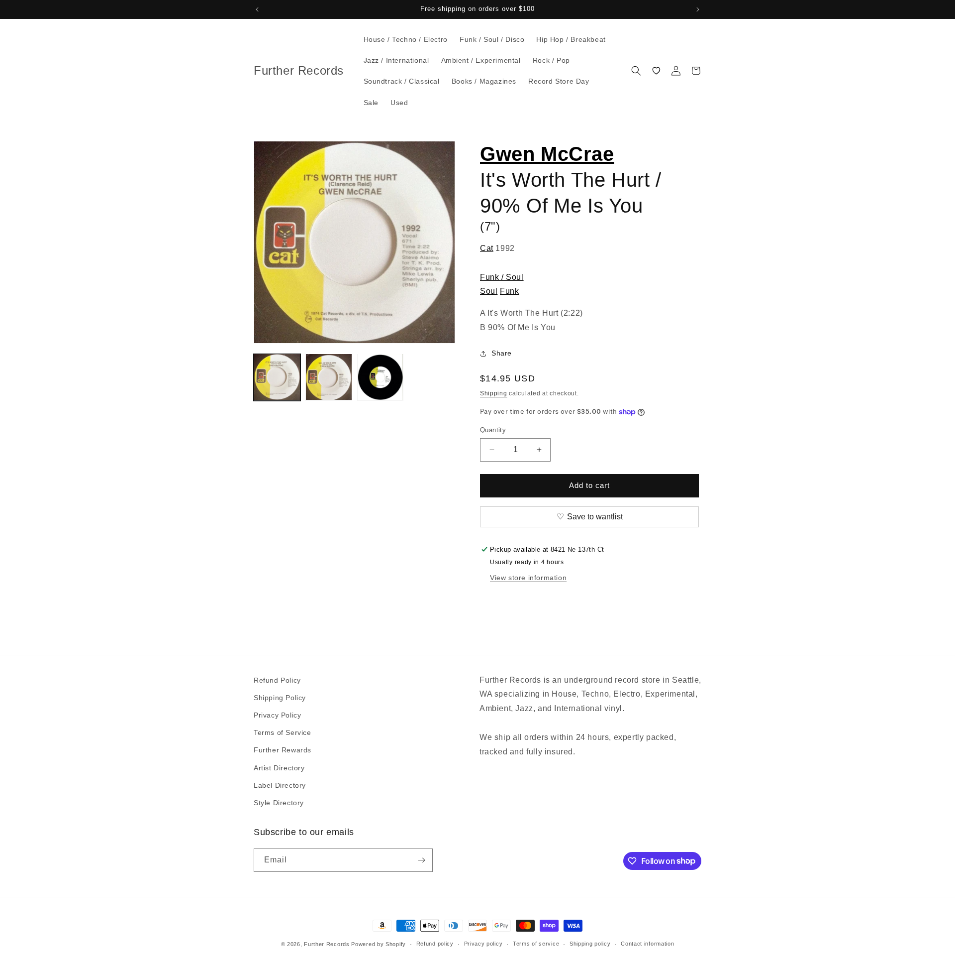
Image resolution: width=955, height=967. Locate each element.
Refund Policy (277, 680)
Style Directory (279, 803)
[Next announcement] (698, 9)
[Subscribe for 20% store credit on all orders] (421, 860)
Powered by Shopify (378, 944)
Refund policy (435, 944)
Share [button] (501, 353)
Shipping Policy (280, 698)
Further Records (327, 944)
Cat (486, 248)
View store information (528, 578)
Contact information (647, 944)
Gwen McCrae (547, 154)
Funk (509, 291)
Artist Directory (279, 768)
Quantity (493, 430)
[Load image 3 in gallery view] (380, 377)
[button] (636, 70)
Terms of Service (282, 732)
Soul (488, 291)
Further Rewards (282, 750)
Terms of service (536, 944)
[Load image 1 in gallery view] (277, 377)
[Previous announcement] (257, 9)
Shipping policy (590, 944)
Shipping (493, 393)
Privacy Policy (277, 715)
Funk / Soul (502, 277)
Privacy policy (483, 944)
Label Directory (280, 785)
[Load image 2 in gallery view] (328, 377)
